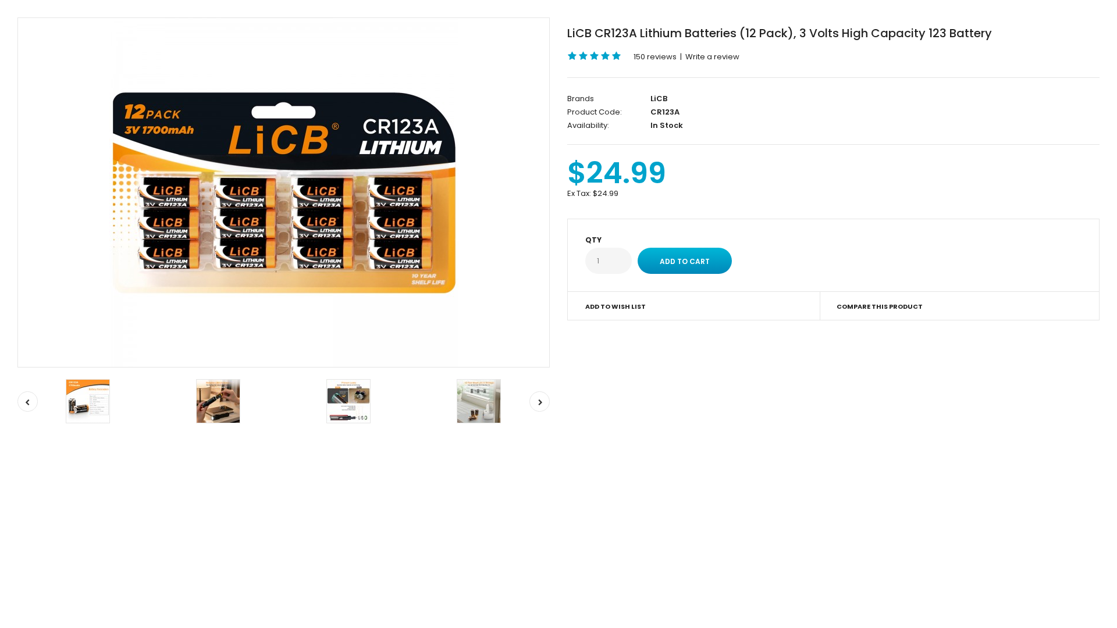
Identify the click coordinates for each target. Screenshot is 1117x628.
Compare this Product (880, 306)
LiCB (658, 98)
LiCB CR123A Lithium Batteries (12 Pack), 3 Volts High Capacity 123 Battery (779, 33)
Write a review (712, 56)
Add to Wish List (615, 306)
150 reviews (655, 56)
